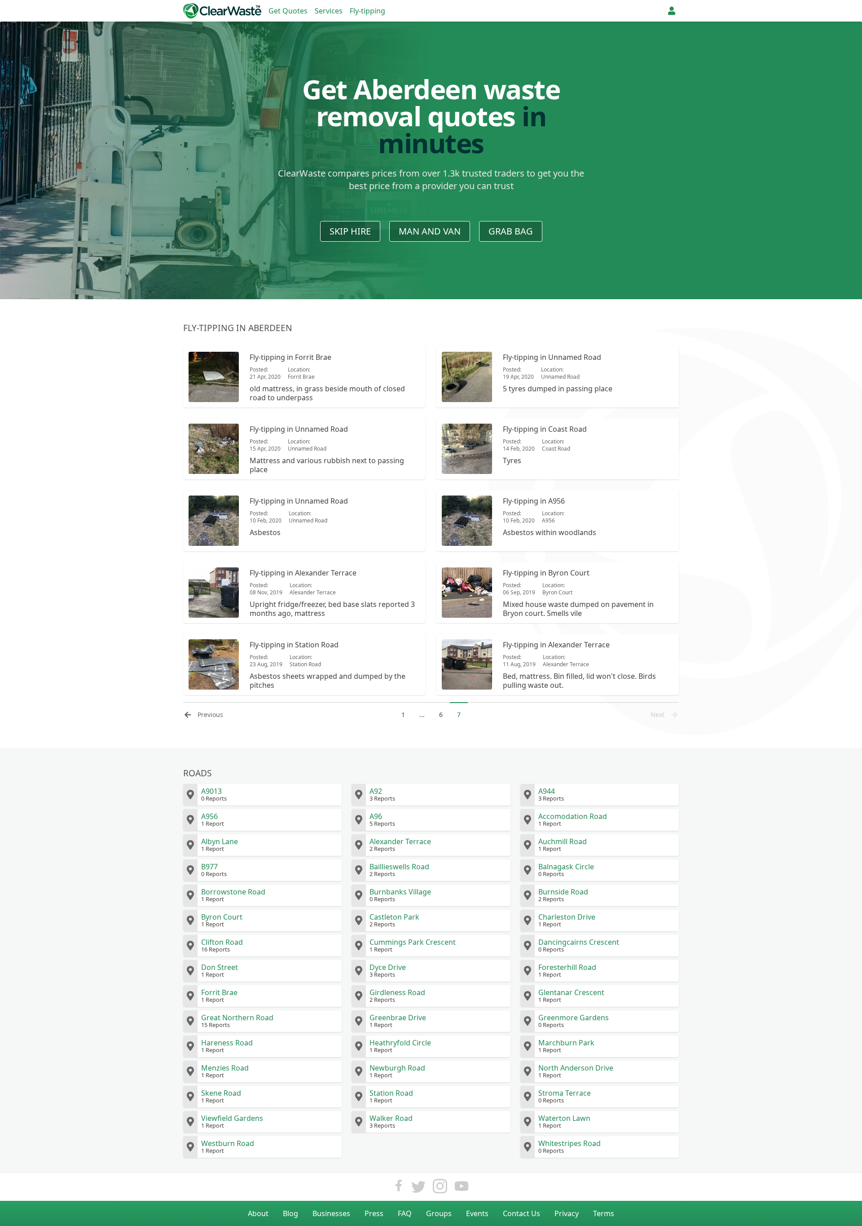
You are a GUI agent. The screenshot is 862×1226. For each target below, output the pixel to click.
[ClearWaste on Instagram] (440, 1188)
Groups (439, 1213)
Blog (290, 1213)
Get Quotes (288, 11)
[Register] (671, 11)
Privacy (566, 1213)
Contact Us (521, 1213)
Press (374, 1213)
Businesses (331, 1213)
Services (329, 11)
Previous (210, 714)
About (258, 1213)
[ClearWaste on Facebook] (398, 1188)
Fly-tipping (367, 11)
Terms (603, 1213)
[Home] (222, 11)
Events (477, 1213)
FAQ (405, 1213)
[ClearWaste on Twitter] (418, 1188)
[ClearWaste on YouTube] (461, 1188)
